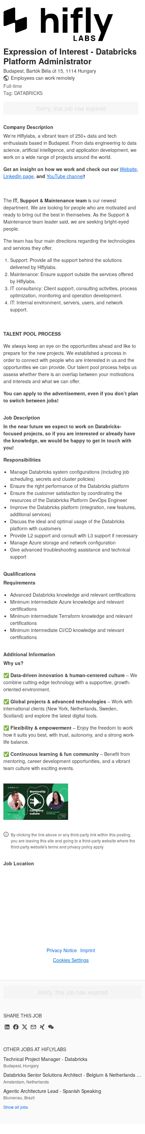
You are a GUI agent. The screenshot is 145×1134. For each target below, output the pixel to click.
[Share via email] (33, 1027)
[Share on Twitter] (24, 1027)
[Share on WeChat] (51, 1027)
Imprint (87, 950)
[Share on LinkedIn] (7, 1027)
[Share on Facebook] (16, 1027)
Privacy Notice (62, 950)
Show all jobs (15, 1107)
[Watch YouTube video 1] (35, 801)
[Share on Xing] (42, 1027)
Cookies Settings (71, 960)
